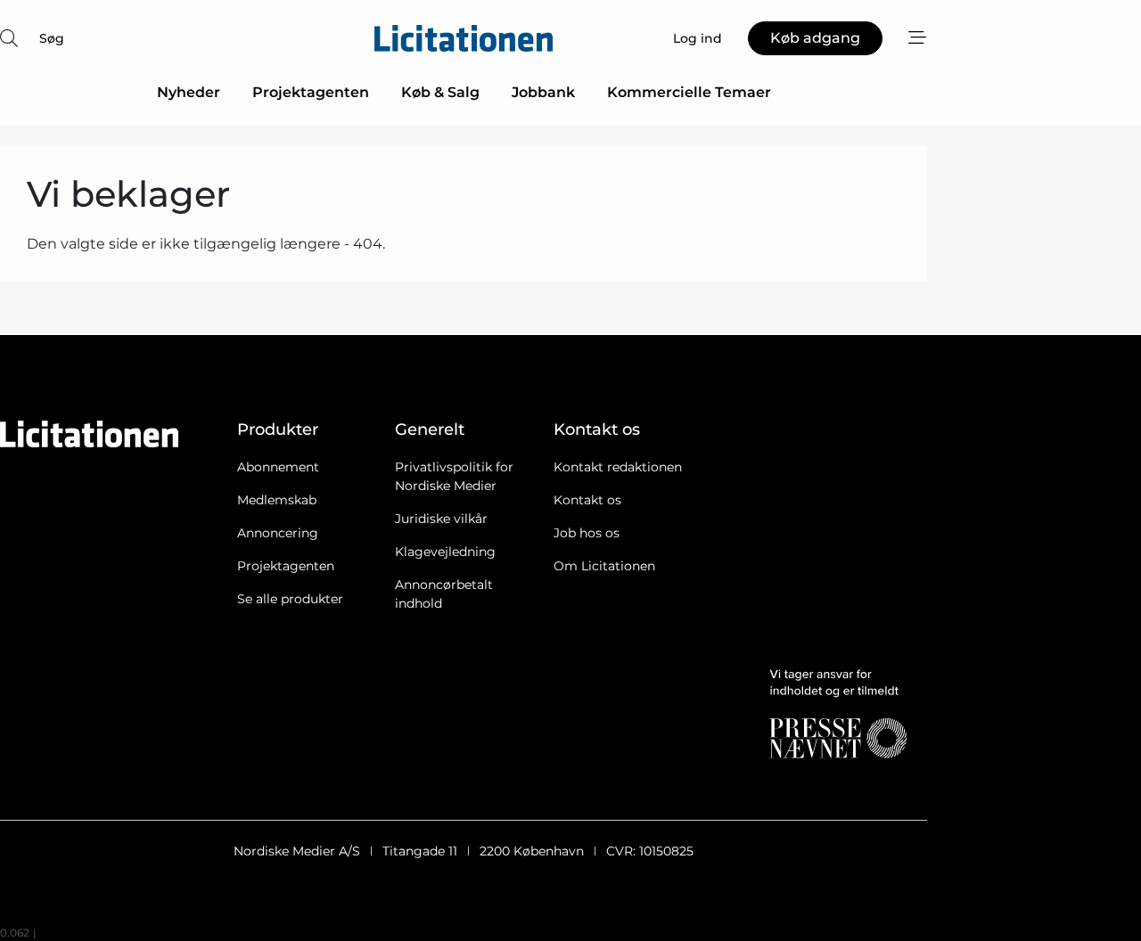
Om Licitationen (604, 566)
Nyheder (188, 92)
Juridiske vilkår (441, 519)
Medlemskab (276, 500)
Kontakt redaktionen (618, 467)
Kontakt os (587, 500)
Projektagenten (310, 92)
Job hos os (587, 533)
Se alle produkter (290, 599)
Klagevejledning (445, 552)
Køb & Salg (440, 92)
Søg (51, 38)
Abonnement (278, 467)
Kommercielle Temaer (689, 92)
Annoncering (277, 533)
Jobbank (543, 92)
